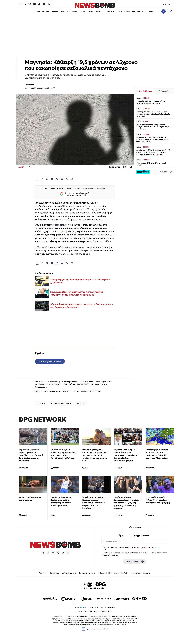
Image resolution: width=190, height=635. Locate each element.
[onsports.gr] (68, 599)
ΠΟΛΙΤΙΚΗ (64, 11)
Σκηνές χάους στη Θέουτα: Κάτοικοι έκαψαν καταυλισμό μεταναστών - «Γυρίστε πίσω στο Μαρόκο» (94, 502)
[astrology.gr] (104, 599)
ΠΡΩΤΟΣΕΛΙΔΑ (129, 11)
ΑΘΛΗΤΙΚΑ (100, 11)
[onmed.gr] (139, 599)
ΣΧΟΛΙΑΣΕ (116, 167)
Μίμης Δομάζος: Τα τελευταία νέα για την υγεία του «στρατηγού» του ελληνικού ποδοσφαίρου (76, 293)
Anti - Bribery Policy (121, 573)
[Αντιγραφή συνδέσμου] (125, 167)
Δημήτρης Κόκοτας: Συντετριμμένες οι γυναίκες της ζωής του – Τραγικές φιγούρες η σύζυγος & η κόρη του (126, 502)
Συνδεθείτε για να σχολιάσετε (49, 361)
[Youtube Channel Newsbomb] (44, 4)
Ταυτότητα (42, 573)
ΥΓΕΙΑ (83, 11)
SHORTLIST (141, 11)
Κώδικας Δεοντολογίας (87, 573)
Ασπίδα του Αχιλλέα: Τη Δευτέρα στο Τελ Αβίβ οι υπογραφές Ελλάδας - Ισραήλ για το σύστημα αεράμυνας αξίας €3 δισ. (153, 152)
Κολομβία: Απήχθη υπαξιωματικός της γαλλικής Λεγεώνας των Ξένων (150, 102)
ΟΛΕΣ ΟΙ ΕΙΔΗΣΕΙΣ (43, 11)
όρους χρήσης (142, 547)
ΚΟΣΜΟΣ (91, 11)
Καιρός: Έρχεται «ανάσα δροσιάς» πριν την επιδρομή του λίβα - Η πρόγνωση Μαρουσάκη (157, 453)
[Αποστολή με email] (71, 179)
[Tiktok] (39, 4)
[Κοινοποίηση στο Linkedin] (62, 179)
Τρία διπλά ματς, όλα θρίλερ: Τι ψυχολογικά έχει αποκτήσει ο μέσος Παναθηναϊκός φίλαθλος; (63, 453)
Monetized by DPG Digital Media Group (102, 607)
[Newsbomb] (55, 545)
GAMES (150, 11)
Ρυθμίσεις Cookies (104, 573)
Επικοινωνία (136, 573)
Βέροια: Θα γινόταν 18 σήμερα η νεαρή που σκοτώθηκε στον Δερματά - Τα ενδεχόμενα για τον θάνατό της (31, 455)
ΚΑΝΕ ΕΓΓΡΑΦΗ (132, 561)
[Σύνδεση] (163, 11)
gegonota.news (62, 224)
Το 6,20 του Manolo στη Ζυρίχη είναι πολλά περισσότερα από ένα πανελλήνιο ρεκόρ (61, 501)
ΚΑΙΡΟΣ (119, 11)
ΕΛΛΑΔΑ (55, 11)
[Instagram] (34, 4)
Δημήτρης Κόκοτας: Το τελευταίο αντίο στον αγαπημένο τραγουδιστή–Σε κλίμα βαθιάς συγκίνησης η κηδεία (126, 455)
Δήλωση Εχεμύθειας (69, 573)
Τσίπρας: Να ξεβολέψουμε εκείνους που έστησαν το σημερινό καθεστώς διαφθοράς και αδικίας (153, 114)
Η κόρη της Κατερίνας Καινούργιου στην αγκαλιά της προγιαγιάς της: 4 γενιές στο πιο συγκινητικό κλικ (94, 455)
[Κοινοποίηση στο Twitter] (47, 179)
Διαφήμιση (147, 573)
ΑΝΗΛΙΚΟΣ (81, 403)
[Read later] (131, 167)
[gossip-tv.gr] (50, 599)
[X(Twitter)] (25, 4)
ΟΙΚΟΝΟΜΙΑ (74, 11)
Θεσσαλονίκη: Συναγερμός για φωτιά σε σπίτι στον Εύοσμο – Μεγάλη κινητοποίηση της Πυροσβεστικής (152, 139)
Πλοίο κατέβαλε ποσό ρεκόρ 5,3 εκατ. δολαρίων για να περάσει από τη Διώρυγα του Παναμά (152, 127)
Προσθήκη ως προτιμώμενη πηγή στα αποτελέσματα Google (77, 194)
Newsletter (54, 391)
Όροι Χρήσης (54, 573)
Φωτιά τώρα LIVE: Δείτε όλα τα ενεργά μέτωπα (151, 164)
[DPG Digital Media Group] (95, 585)
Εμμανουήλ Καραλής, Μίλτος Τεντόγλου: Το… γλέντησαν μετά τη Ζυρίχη (158, 500)
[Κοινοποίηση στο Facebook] (42, 179)
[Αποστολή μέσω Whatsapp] (57, 179)
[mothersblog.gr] (122, 599)
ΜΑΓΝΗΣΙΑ (41, 403)
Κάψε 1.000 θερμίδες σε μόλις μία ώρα (30, 498)
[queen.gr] (86, 599)
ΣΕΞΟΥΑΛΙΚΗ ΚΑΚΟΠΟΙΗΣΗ (61, 403)
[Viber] (29, 4)
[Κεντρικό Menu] (170, 11)
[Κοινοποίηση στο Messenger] (52, 179)
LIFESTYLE (110, 11)
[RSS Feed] (49, 4)
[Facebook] (20, 4)
